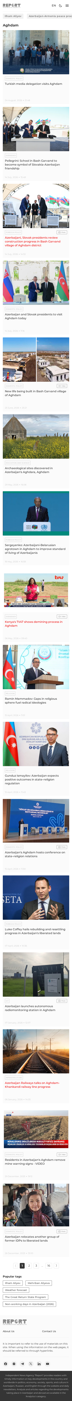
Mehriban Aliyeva (39, 1283)
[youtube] (47, 1364)
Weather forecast (16, 1290)
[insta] (14, 1364)
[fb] (5, 1364)
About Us (8, 1331)
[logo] (12, 6)
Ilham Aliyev (13, 16)
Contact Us (49, 1331)
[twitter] (31, 1364)
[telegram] (22, 1364)
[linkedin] (39, 1364)
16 (48, 1265)
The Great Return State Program (25, 1297)
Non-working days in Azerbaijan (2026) (29, 1304)
